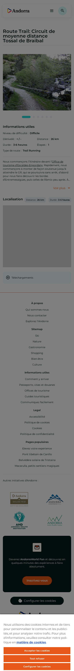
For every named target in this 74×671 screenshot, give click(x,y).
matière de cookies (31, 642)
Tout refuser (37, 658)
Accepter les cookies (37, 650)
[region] (37, 642)
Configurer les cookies (37, 666)
